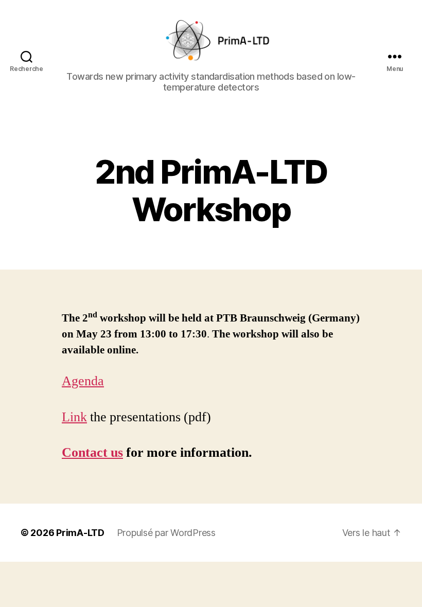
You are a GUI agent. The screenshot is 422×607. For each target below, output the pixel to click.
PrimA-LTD (80, 532)
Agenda (83, 381)
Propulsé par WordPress (166, 532)
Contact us (92, 452)
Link (74, 417)
